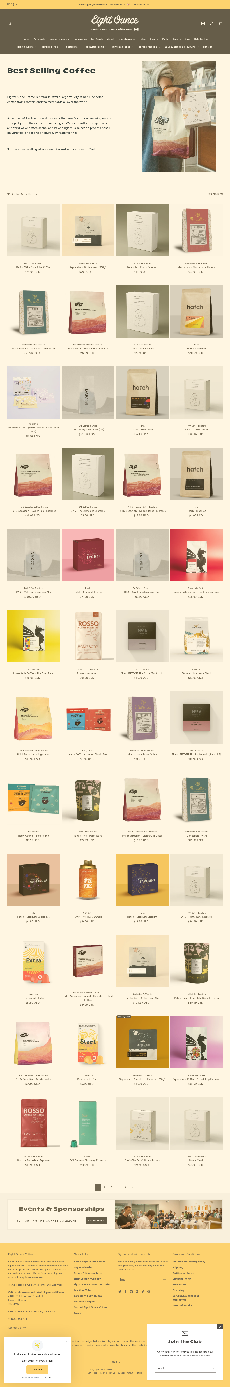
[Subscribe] (212, 1368)
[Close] (220, 1326)
